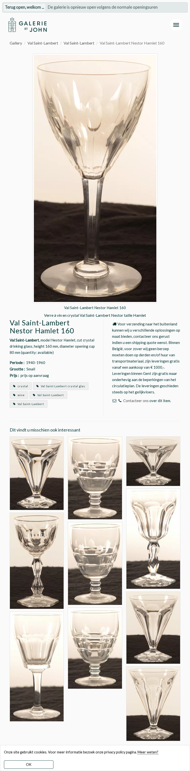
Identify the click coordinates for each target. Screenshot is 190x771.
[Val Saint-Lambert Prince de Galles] (37, 560)
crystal (22, 386)
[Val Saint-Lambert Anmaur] (37, 472)
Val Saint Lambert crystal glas (62, 386)
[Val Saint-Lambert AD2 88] (95, 477)
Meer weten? (148, 752)
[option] (95, 185)
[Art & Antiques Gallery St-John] (27, 24)
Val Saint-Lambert (42, 43)
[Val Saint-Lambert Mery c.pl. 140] (37, 665)
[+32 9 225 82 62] (120, 400)
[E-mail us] (114, 400)
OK (28, 764)
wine (21, 395)
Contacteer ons (136, 400)
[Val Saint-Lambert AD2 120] (95, 647)
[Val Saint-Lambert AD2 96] (95, 563)
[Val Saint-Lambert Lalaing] (153, 538)
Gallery (16, 43)
